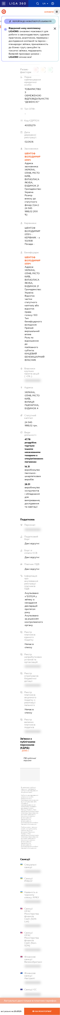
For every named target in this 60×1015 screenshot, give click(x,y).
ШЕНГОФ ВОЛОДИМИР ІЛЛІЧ (32, 156)
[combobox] (25, 750)
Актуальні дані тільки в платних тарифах (30, 1000)
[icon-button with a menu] (57, 11)
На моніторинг (43, 1011)
